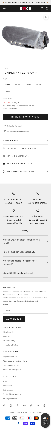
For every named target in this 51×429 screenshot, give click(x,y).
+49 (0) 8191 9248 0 (13, 203)
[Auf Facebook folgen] (4, 405)
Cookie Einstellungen (12, 394)
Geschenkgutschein (11, 365)
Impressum (7, 386)
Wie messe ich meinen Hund (15, 361)
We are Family (9, 341)
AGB (5, 381)
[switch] (45, 423)
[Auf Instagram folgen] (10, 405)
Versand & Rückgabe (12, 369)
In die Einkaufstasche (25, 117)
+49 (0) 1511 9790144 (37, 203)
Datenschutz (8, 390)
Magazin (6, 336)
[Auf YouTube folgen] (24, 405)
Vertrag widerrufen (11, 398)
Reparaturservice (10, 357)
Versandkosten (22, 106)
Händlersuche (9, 332)
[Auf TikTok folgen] (31, 405)
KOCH (5, 68)
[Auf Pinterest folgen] (17, 405)
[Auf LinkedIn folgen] (38, 405)
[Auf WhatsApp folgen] (44, 405)
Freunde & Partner (11, 345)
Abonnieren (13, 319)
